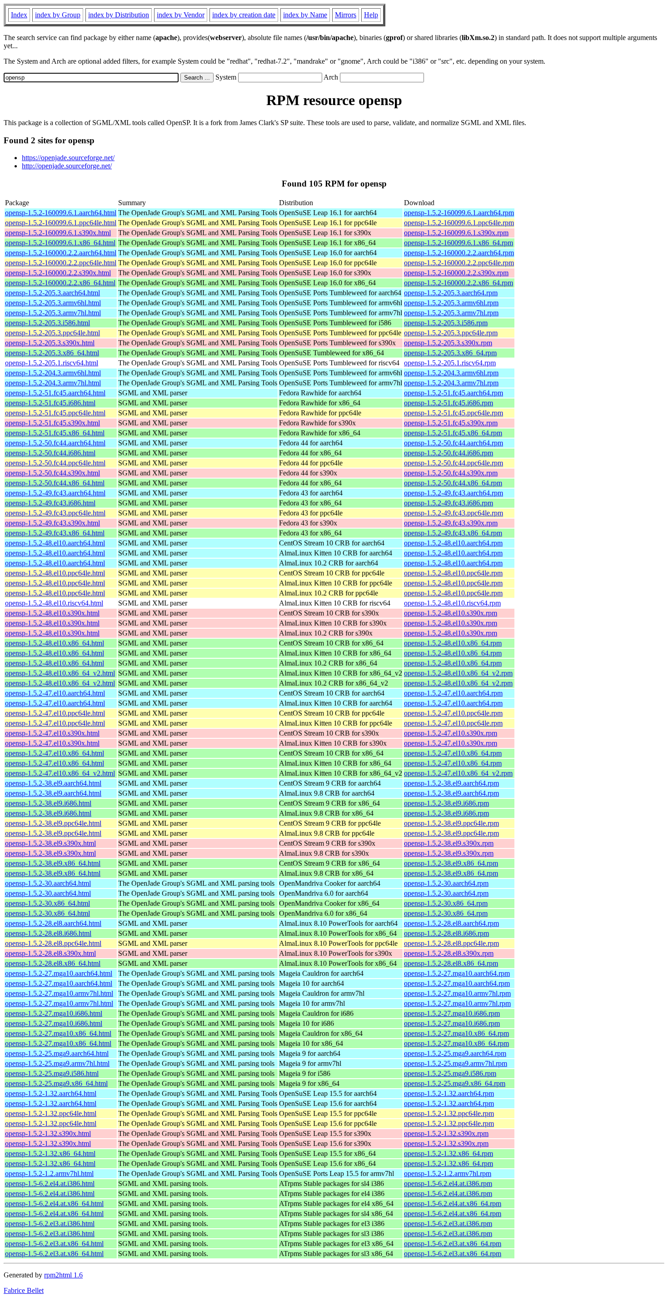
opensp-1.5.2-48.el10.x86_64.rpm (453, 643)
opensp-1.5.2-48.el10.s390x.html (52, 613)
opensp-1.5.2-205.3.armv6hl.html (53, 303)
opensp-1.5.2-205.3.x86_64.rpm (450, 353)
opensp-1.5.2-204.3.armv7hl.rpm (451, 383)
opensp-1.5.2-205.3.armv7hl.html (53, 313)
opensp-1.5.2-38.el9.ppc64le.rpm (451, 823)
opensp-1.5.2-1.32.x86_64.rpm (448, 1153)
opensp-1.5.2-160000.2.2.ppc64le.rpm (459, 263)
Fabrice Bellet (24, 1290)
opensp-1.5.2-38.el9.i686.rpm (446, 803)
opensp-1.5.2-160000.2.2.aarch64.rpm (459, 253)
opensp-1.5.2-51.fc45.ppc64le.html (55, 413)
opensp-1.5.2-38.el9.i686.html (48, 803)
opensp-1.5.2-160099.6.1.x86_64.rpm (458, 243)
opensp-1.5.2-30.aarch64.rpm (446, 883)
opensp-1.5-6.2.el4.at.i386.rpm (448, 1183)
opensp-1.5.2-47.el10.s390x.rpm (450, 733)
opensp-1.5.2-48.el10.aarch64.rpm (453, 543)
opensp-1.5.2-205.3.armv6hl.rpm (451, 303)
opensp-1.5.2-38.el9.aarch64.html (53, 783)
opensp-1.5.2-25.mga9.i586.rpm (450, 1073)
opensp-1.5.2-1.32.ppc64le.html (50, 1113)
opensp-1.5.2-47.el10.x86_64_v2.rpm (458, 773)
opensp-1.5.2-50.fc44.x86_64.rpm (453, 483)
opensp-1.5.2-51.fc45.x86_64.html (55, 433)
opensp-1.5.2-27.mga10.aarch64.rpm (457, 973)
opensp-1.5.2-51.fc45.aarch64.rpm (453, 393)
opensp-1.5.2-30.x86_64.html (47, 903)
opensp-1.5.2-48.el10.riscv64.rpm (452, 603)
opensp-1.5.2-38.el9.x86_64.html (52, 863)
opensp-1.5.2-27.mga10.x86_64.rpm (456, 1033)
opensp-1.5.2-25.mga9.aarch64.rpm (455, 1053)
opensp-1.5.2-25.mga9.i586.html (52, 1073)
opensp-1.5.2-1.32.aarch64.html (50, 1093)
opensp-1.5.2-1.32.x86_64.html (50, 1153)
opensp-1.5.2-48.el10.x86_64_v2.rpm (458, 673)
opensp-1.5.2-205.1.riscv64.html (51, 363)
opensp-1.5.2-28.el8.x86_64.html (52, 963)
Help (371, 15)
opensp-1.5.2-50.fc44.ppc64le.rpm (453, 463)
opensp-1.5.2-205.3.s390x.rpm (448, 343)
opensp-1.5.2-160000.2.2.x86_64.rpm (458, 283)
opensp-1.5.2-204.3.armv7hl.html (53, 383)
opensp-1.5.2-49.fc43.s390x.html (52, 523)
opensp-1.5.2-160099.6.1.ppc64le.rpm (459, 223)
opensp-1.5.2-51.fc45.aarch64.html (55, 393)
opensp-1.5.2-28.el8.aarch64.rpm (451, 923)
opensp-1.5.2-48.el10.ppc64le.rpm (453, 573)
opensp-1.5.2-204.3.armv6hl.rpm (451, 373)
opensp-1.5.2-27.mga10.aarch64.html (58, 973)
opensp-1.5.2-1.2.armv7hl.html (49, 1173)
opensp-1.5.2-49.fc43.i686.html (50, 503)
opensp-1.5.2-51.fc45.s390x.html (52, 423)
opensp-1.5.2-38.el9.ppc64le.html (53, 823)
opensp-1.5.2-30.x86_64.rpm (446, 903)
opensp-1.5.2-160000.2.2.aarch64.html (60, 253)
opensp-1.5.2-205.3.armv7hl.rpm (451, 313)
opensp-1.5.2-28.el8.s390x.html (50, 953)
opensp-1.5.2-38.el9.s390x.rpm (449, 843)
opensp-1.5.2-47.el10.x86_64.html (54, 753)
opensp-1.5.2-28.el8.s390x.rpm (449, 953)
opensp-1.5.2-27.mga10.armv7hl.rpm (457, 993)
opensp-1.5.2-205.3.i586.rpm (446, 323)
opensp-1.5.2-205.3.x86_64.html (52, 353)
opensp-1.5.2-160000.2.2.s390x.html (58, 273)
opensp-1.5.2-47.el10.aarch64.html (55, 693)
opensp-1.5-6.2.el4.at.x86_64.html (54, 1203)
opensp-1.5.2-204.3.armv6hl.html (53, 373)
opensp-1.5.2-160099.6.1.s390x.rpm (456, 233)
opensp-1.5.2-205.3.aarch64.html (52, 293)
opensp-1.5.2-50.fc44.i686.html (50, 453)
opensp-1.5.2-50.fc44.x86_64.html (55, 483)
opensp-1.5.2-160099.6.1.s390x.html (58, 233)
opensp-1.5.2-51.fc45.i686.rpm (448, 403)
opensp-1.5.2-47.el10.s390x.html (52, 733)
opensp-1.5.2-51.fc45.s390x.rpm (451, 423)
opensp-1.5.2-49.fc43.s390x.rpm (451, 523)
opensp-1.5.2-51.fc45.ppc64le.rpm (453, 413)
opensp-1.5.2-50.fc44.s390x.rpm (451, 473)
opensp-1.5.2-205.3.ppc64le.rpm (451, 333)
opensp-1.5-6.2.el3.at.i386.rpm (448, 1223)
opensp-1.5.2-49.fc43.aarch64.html (55, 493)
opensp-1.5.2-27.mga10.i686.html (53, 1013)
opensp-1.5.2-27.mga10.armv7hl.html (59, 993)
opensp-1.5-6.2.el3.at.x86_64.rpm (452, 1243)
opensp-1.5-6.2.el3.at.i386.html (50, 1223)
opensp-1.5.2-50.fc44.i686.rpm (448, 453)
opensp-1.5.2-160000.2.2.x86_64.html (60, 283)
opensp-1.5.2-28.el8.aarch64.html (53, 923)
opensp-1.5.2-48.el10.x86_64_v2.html (60, 673)
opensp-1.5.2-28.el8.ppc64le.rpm (451, 943)
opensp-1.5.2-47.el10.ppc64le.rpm (453, 713)
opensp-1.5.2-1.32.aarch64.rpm (449, 1093)
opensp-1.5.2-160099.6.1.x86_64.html (60, 243)
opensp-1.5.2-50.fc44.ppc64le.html (55, 463)
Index (19, 15)
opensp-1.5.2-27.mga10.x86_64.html (58, 1033)
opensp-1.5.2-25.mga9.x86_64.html (56, 1083)
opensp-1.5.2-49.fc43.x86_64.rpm (453, 533)
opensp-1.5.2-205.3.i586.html (47, 323)
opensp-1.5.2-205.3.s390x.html (50, 343)
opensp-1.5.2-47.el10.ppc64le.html (55, 713)
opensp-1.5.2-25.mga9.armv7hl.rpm (455, 1063)
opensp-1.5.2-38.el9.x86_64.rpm (451, 863)
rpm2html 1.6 (63, 1275)
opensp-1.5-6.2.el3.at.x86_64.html (54, 1243)
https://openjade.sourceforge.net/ (68, 157)
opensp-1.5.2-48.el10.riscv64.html (54, 603)
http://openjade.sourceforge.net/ (67, 166)
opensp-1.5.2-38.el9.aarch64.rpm (451, 783)
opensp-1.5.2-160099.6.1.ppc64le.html (60, 223)
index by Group (57, 15)
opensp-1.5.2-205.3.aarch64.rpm (451, 293)
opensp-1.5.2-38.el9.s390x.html (50, 843)
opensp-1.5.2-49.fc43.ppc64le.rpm (453, 513)
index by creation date (243, 15)
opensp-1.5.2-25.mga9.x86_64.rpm (454, 1083)
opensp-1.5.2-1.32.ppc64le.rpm (449, 1113)
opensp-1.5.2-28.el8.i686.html (48, 933)
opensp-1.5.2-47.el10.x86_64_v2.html (60, 773)
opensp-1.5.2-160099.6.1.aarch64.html (60, 213)
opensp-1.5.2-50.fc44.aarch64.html (55, 443)
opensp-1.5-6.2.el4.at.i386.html (50, 1183)
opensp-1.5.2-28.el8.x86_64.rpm (451, 963)
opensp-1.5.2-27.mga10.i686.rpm (452, 1013)
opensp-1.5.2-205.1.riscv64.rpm (450, 363)
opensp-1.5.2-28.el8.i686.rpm (446, 933)
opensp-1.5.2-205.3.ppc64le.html (52, 333)
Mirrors (345, 15)
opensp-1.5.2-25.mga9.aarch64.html (57, 1053)
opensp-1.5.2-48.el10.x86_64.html (54, 643)
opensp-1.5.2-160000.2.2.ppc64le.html (60, 263)
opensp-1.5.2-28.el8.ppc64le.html (53, 943)
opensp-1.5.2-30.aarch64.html (48, 883)
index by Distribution (118, 15)
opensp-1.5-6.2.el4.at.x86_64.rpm (452, 1203)
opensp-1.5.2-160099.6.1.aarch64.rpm (459, 213)
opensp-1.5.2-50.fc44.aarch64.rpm (453, 443)
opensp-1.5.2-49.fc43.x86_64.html (55, 533)
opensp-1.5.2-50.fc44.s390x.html (52, 473)
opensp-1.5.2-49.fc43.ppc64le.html (55, 513)
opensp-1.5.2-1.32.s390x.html (48, 1133)
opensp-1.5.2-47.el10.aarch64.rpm (453, 693)
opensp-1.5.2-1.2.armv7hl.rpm (447, 1173)
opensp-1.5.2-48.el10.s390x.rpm (450, 613)
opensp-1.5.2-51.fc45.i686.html (50, 403)
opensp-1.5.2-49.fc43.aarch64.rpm (453, 493)
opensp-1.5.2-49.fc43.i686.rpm (448, 503)
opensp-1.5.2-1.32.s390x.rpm (446, 1133)
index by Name (305, 15)
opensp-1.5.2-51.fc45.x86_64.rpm (453, 433)
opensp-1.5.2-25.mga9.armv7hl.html (57, 1063)
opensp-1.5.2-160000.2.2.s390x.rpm (456, 273)
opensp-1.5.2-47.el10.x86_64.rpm (453, 753)
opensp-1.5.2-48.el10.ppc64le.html (55, 573)
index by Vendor (180, 15)
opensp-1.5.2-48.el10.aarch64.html (55, 543)
